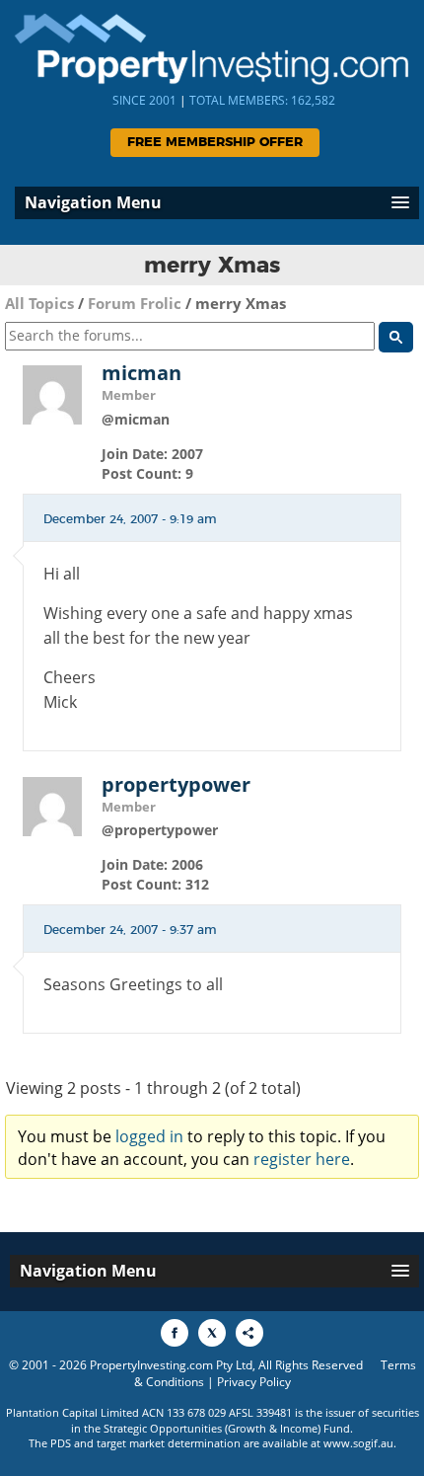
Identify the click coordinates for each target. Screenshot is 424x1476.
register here (301, 1159)
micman (141, 373)
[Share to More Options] (249, 1333)
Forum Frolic (134, 303)
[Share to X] (212, 1333)
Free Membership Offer (215, 142)
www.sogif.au (358, 1443)
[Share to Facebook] (174, 1333)
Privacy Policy (254, 1381)
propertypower (176, 785)
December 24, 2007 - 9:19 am (130, 519)
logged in (149, 1136)
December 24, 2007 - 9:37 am (130, 930)
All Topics (39, 303)
